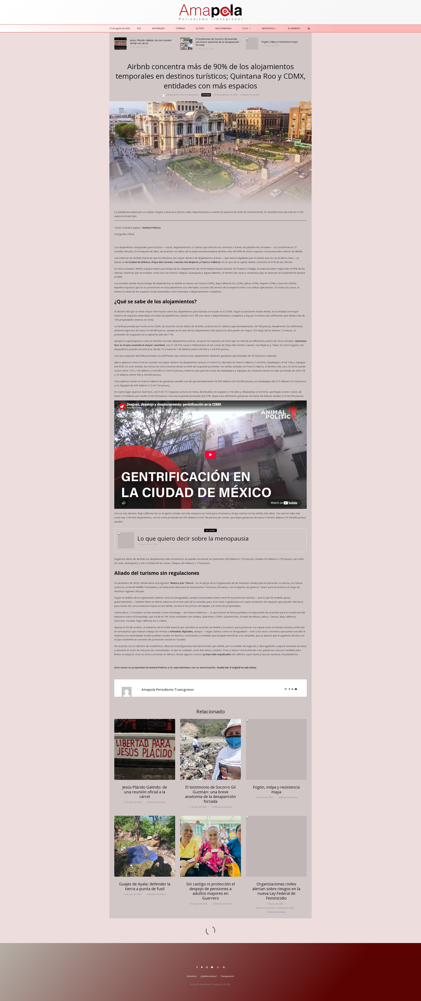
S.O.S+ (245, 28)
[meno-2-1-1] (126, 540)
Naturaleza (158, 28)
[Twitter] (201, 967)
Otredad (180, 28)
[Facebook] (197, 967)
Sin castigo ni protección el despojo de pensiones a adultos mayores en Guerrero (210, 891)
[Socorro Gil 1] (186, 44)
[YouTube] (212, 967)
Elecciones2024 (223, 28)
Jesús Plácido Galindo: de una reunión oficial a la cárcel (151, 42)
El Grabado (294, 28)
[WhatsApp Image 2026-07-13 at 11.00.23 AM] (210, 846)
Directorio (192, 976)
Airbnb (298, 251)
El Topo (200, 28)
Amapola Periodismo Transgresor (182, 94)
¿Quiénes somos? (208, 976)
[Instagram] (206, 967)
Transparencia (227, 976)
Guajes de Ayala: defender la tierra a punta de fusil (144, 886)
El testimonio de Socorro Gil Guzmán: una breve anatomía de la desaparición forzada (217, 41)
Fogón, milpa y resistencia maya (279, 41)
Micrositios (268, 28)
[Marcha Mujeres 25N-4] (276, 846)
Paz (139, 28)
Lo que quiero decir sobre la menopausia (193, 538)
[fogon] (252, 43)
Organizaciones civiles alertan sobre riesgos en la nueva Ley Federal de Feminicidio (276, 891)
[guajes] (144, 846)
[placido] (120, 43)
